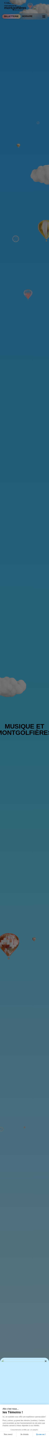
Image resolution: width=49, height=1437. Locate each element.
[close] (24, 718)
